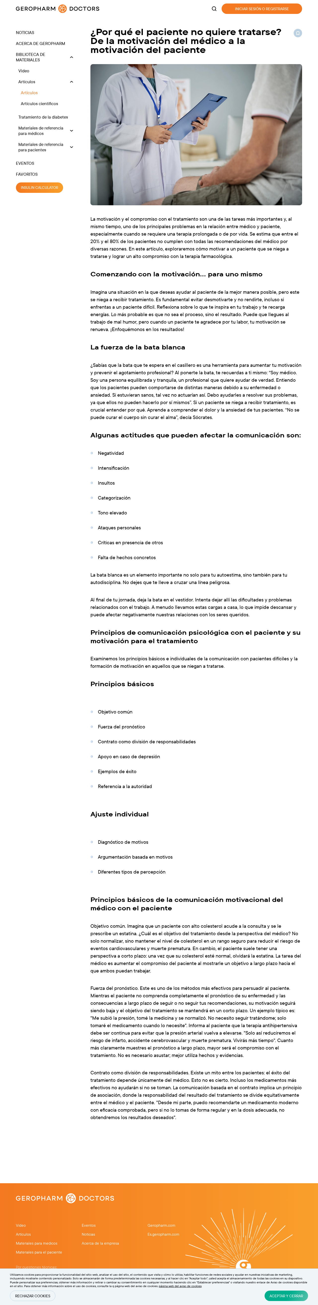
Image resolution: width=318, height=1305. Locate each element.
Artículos (26, 81)
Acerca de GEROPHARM (40, 43)
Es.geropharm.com (163, 1234)
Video (23, 70)
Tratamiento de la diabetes (43, 117)
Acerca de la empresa (100, 1243)
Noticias (25, 32)
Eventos (25, 163)
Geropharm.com (161, 1225)
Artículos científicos (39, 103)
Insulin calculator (39, 187)
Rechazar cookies (32, 1296)
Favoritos (27, 174)
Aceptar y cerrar (286, 1296)
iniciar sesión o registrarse (262, 8)
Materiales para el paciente (39, 1252)
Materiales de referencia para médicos (40, 130)
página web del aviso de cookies (180, 1286)
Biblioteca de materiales (30, 57)
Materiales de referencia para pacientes (40, 147)
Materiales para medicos (36, 1243)
